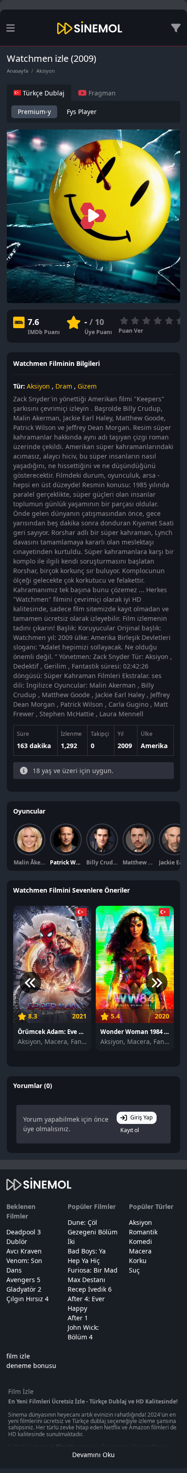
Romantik (143, 1232)
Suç (134, 1270)
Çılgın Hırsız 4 (27, 1298)
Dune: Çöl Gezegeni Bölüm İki (93, 1232)
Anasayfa (17, 70)
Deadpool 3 (23, 1232)
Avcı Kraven (24, 1251)
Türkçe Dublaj (42, 93)
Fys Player (82, 111)
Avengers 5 (23, 1279)
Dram (63, 386)
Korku (138, 1260)
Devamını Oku (93, 1454)
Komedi (140, 1241)
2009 (125, 745)
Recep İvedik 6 (90, 1289)
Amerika (154, 745)
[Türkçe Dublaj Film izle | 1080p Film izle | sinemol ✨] (90, 28)
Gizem (87, 386)
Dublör (16, 1241)
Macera (140, 1251)
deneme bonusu (31, 1365)
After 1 (78, 1317)
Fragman (101, 93)
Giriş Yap (141, 1117)
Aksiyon (45, 70)
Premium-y (34, 111)
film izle (18, 1356)
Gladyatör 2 (23, 1289)
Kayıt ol (129, 1130)
